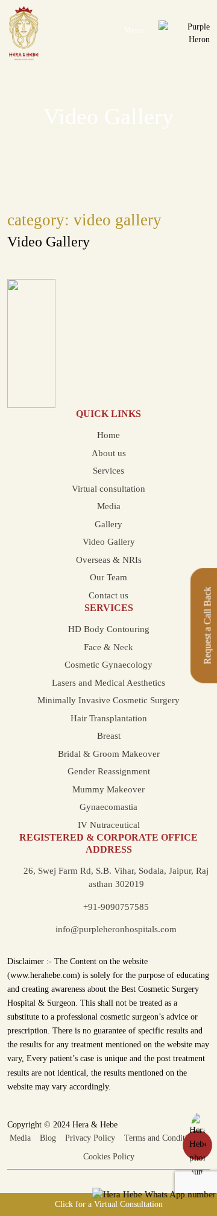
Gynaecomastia (108, 807)
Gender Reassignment (109, 771)
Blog (48, 1137)
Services (108, 470)
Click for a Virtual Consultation (109, 1204)
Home (108, 435)
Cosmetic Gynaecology (108, 664)
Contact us (108, 595)
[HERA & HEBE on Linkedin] (123, 1176)
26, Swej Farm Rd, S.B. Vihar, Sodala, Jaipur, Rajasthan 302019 (116, 877)
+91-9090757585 (116, 907)
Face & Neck (108, 647)
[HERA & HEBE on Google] (138, 1176)
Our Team (108, 577)
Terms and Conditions (161, 1137)
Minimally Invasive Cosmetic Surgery (108, 700)
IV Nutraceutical (109, 825)
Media (109, 506)
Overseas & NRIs (109, 560)
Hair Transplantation (109, 718)
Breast (109, 736)
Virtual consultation (108, 489)
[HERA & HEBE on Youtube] (108, 1176)
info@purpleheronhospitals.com (116, 929)
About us (109, 453)
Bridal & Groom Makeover (109, 754)
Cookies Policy (108, 1156)
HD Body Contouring (108, 629)
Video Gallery (48, 241)
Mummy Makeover (108, 789)
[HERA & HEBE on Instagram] (93, 1176)
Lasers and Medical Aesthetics (108, 683)
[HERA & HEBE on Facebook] (78, 1176)
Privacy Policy (90, 1137)
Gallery (108, 524)
